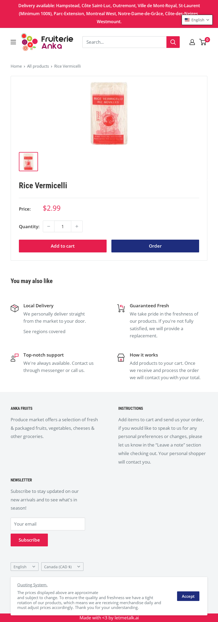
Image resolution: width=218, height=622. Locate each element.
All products (38, 66)
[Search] (173, 42)
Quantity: (29, 226)
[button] (197, 20)
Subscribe (29, 540)
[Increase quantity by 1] (76, 226)
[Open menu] (13, 42)
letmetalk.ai (127, 618)
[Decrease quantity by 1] (48, 226)
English (20, 566)
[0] (203, 42)
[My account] (192, 42)
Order (155, 246)
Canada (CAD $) (58, 566)
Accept (188, 596)
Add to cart (63, 246)
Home (16, 66)
